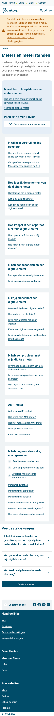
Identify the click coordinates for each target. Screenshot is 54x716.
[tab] (27, 540)
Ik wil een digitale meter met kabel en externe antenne (27, 337)
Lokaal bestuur (9, 702)
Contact (42, 2)
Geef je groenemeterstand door (28, 467)
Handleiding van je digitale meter (24, 193)
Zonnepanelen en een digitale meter (26, 275)
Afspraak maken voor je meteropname (24, 475)
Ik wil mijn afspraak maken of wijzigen (22, 322)
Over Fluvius (8, 2)
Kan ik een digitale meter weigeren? (26, 329)
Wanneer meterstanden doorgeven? (26, 502)
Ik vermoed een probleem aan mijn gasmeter (25, 377)
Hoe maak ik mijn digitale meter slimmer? (24, 246)
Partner (5, 696)
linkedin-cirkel (44, 604)
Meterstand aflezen (18, 485)
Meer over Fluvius (11, 658)
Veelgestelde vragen (12, 638)
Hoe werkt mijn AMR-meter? (22, 417)
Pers (4, 670)
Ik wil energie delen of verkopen (24, 281)
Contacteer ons (17, 604)
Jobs (21, 2)
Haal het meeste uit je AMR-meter (25, 423)
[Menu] (50, 10)
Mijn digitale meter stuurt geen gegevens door (23, 386)
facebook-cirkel (34, 604)
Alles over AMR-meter (19, 434)
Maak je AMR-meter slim (20, 428)
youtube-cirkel (48, 604)
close (50, 30)
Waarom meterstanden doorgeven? (25, 508)
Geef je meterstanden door (26, 461)
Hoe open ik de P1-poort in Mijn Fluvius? (24, 237)
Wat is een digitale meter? (21, 199)
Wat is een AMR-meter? (20, 411)
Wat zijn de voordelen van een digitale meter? (23, 206)
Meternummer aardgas (19, 496)
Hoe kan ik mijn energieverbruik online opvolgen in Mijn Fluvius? (23, 101)
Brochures (7, 626)
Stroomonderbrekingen (13, 632)
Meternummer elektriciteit (21, 490)
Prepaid (6, 708)
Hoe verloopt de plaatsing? (21, 314)
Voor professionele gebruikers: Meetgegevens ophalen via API (24, 164)
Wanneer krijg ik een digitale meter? (26, 308)
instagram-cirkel (39, 604)
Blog (31, 2)
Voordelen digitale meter (16, 108)
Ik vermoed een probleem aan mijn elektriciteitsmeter (25, 368)
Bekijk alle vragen (27, 584)
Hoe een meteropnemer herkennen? (26, 514)
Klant (4, 690)
